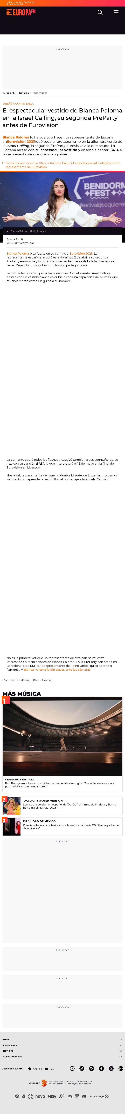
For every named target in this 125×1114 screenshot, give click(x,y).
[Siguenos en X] (111, 1070)
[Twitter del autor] (22, 239)
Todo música (40, 93)
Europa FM (9, 93)
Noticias (24, 93)
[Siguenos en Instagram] (91, 1070)
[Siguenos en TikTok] (81, 1070)
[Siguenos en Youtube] (72, 1070)
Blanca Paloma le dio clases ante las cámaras (57, 670)
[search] (100, 12)
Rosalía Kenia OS (15, 4)
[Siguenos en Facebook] (101, 1070)
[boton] (92, 1039)
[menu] (116, 11)
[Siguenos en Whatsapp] (120, 1070)
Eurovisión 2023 (21, 141)
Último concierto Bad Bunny (21, 2)
